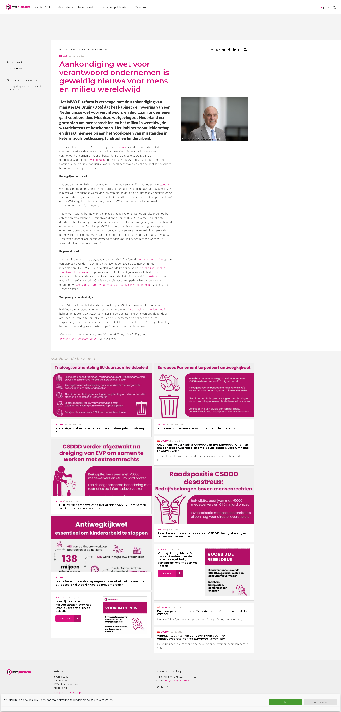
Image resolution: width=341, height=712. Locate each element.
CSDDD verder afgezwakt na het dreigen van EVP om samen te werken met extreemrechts (100, 506)
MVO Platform (15, 68)
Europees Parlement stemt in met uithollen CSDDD (196, 428)
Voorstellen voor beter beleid (75, 7)
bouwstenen (151, 276)
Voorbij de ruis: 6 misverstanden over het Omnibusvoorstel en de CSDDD (73, 606)
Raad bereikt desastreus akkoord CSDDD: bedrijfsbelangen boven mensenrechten (202, 535)
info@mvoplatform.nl (177, 680)
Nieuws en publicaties (114, 7)
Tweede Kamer (97, 159)
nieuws (122, 147)
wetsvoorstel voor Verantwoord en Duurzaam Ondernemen (113, 284)
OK (285, 702)
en (327, 7)
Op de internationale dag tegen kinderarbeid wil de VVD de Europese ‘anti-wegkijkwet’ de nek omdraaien (99, 583)
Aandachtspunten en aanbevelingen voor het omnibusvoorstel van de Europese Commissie (191, 637)
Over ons (140, 7)
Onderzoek (135, 309)
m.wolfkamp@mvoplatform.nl (77, 338)
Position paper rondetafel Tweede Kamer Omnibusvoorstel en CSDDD (203, 612)
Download (167, 573)
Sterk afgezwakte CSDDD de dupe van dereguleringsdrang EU (99, 430)
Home (62, 49)
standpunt (166, 184)
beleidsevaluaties (157, 309)
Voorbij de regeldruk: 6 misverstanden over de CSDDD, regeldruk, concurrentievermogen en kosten (177, 559)
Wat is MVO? (42, 7)
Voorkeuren (320, 702)
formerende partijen (150, 259)
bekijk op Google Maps (68, 692)
